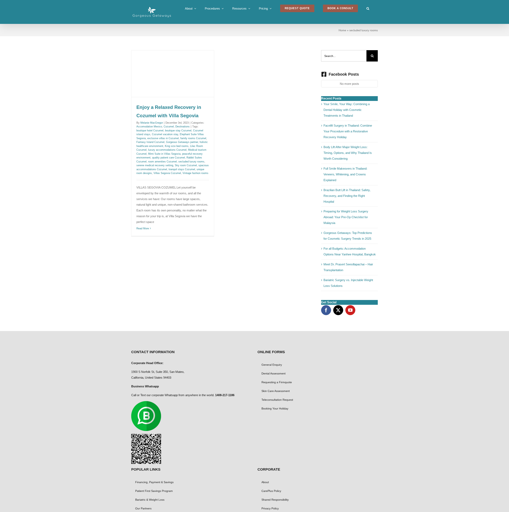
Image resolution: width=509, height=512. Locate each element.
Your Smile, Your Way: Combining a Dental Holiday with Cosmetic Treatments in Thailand (346, 109)
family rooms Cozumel (193, 138)
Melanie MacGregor (151, 122)
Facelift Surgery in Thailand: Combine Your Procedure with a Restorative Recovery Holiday (347, 131)
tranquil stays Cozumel (182, 169)
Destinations (182, 126)
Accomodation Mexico (149, 126)
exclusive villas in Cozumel (163, 138)
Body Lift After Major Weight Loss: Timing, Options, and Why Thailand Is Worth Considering (347, 152)
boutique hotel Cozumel (149, 130)
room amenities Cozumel (162, 161)
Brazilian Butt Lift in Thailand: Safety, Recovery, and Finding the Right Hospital (346, 195)
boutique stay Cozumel (178, 130)
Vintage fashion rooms (195, 173)
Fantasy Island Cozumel (150, 142)
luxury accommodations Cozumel (167, 149)
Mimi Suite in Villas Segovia (164, 153)
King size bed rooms (176, 146)
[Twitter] (338, 310)
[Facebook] (326, 310)
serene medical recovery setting (154, 165)
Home (342, 30)
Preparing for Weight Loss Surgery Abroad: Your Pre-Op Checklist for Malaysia (345, 217)
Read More (142, 228)
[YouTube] (350, 310)
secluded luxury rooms (191, 161)
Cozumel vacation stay (165, 134)
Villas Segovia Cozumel (167, 173)
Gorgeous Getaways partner (182, 142)
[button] (367, 8)
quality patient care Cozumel (168, 157)
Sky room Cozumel (186, 165)
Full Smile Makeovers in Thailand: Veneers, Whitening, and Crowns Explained (345, 174)
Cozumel (169, 126)
